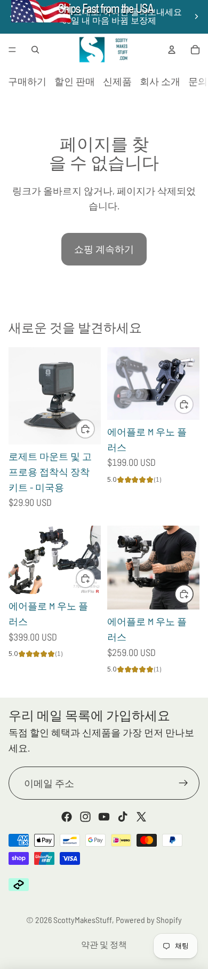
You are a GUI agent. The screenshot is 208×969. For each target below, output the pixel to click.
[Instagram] (85, 816)
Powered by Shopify (149, 920)
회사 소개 (160, 81)
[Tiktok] (122, 816)
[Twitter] (141, 816)
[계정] (171, 49)
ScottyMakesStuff (82, 920)
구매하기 (27, 81)
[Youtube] (104, 816)
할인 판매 (74, 81)
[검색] (35, 49)
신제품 (117, 81)
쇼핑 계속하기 (104, 249)
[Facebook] (66, 816)
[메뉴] (12, 49)
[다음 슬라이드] (196, 16)
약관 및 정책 (104, 944)
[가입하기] (183, 783)
